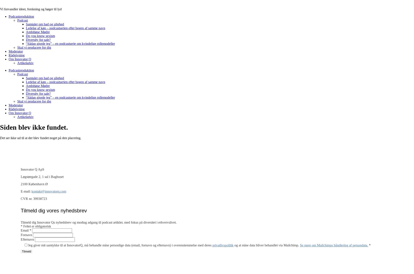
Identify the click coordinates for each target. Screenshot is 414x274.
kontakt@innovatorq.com (48, 191)
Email (26, 230)
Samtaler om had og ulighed (45, 24)
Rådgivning (17, 55)
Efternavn (28, 239)
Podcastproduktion (21, 16)
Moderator (16, 51)
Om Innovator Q (20, 59)
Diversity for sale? (38, 40)
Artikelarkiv (25, 63)
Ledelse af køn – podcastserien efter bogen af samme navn (65, 28)
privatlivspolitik (223, 245)
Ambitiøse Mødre (38, 32)
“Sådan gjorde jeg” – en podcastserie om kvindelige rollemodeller (70, 43)
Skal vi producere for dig (34, 47)
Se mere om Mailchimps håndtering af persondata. (334, 245)
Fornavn (27, 235)
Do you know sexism (40, 36)
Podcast (22, 20)
